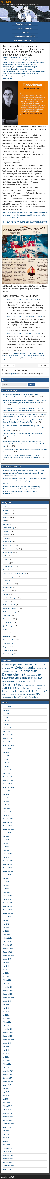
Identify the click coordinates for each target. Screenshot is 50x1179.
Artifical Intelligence (21, 353)
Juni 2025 (6, 756)
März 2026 (6, 724)
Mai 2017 (6, 1095)
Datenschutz (17, 355)
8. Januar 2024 (26, 57)
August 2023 (7, 833)
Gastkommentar (38, 355)
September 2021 (8, 913)
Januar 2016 (7, 1151)
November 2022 (8, 864)
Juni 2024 (6, 798)
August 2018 (7, 1043)
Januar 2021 (7, 941)
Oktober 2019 (7, 994)
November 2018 (8, 1032)
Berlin (30, 353)
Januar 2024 (7, 815)
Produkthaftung (22, 71)
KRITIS (5, 594)
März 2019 (6, 1018)
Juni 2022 (6, 882)
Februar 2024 (7, 812)
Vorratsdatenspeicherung (10, 697)
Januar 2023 (7, 857)
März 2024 (6, 808)
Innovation (6, 580)
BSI (34, 664)
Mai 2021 (6, 927)
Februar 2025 (7, 770)
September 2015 (8, 1165)
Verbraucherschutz (18, 74)
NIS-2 (30, 691)
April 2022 (6, 889)
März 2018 (6, 1060)
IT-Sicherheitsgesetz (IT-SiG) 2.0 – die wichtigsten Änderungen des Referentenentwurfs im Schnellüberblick (22, 491)
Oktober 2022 (7, 868)
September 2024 (8, 787)
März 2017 (6, 1102)
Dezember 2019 (8, 987)
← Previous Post (8, 365)
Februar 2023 (7, 854)
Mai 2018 (6, 1053)
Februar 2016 (7, 1148)
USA (38, 694)
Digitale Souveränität (22, 62)
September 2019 (8, 997)
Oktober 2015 (7, 1162)
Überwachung (7, 74)
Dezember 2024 (8, 777)
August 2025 (7, 749)
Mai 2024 (6, 801)
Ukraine (33, 694)
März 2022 (6, 892)
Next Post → (43, 365)
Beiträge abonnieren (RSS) (25, 36)
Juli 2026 (6, 710)
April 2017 (6, 1099)
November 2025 (8, 738)
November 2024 (8, 780)
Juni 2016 (6, 1134)
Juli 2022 (6, 878)
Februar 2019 (7, 1022)
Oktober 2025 (7, 742)
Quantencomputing (9, 626)
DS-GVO (34, 678)
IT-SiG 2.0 (9, 688)
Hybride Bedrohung (9, 570)
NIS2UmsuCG (40, 691)
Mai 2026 (6, 717)
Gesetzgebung (15, 64)
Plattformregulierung (9, 71)
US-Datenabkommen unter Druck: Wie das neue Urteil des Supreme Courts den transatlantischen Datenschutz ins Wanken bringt (24, 444)
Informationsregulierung (29, 64)
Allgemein (14, 60)
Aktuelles (7, 60)
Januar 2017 (7, 1109)
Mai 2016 (6, 1137)
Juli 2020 (6, 962)
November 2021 (8, 906)
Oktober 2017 (7, 1078)
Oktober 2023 (7, 826)
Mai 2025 (6, 759)
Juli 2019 (6, 1004)
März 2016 (6, 1144)
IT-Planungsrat (7, 587)
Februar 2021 (7, 938)
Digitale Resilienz (8, 62)
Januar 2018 (7, 1067)
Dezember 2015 (8, 1155)
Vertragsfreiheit (17, 76)
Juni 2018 (6, 1050)
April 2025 (6, 763)
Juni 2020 (6, 966)
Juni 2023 (6, 840)
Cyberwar (6, 538)
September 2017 (8, 1081)
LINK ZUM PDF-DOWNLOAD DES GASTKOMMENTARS (24, 222)
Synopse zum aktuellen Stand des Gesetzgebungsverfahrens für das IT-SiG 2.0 (24, 481)
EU (40, 677)
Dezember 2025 (8, 735)
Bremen (29, 665)
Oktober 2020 (7, 952)
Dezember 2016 (8, 1113)
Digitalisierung (34, 62)
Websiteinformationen (24, 24)
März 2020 (6, 976)
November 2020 (8, 948)
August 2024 (7, 791)
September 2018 (8, 1039)
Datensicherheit (27, 355)
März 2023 (6, 850)
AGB (4, 507)
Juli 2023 (6, 836)
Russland (23, 694)
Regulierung (15, 694)
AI (12, 353)
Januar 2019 (7, 1025)
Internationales (7, 67)
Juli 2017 (6, 1088)
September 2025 (8, 745)
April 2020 (6, 973)
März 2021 (6, 934)
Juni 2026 (6, 714)
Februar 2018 (7, 1064)
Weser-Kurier (23, 697)
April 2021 (6, 931)
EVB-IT (5, 559)
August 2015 (7, 1169)
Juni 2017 (6, 1092)
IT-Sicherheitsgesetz (24, 685)
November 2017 (8, 1074)
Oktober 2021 (7, 910)
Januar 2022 (7, 899)
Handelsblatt (6, 358)
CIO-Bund (6, 524)
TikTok (28, 694)
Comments (8, 78)
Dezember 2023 (8, 819)
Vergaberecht (6, 76)
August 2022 (7, 875)
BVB (4, 521)
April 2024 (6, 805)
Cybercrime (39, 60)
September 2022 (8, 871)
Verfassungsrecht (32, 74)
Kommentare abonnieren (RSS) (25, 40)
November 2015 (8, 1158)
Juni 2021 (6, 924)
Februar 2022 (7, 896)
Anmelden (25, 32)
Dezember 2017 (8, 1071)
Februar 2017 (7, 1106)
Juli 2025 (6, 752)
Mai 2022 (6, 885)
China (41, 353)
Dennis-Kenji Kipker (11, 57)
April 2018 (6, 1057)
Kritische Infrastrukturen (33, 688)
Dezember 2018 (8, 1029)
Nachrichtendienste (8, 69)
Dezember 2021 (8, 903)
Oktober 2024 (7, 784)
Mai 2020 (6, 969)
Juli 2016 (6, 1130)
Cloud (44, 665)
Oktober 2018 (7, 1036)
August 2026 (7, 707)
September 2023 (8, 829)
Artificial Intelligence (11, 665)
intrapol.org (5, 1)
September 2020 (8, 955)
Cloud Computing (8, 528)
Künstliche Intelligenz (30, 67)
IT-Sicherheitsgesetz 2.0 (39, 685)
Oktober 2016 (7, 1120)
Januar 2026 (7, 731)
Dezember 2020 (8, 945)
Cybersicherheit (41, 668)
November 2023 (8, 822)
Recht (43, 71)
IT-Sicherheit (17, 67)
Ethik (42, 62)
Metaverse (6, 601)
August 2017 (7, 1085)
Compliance (30, 60)
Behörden (22, 60)
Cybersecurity (7, 355)
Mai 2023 (6, 843)
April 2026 (6, 721)
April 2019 (6, 1015)
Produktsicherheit (34, 71)
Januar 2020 (7, 983)
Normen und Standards (24, 69)
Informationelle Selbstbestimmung (14, 573)
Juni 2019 (6, 1008)
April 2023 (6, 847)
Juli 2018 (6, 1046)
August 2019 (7, 1001)
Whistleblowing (28, 76)
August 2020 (7, 959)
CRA (12, 668)
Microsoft (23, 691)
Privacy (5, 694)
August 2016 (7, 1127)
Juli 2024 (6, 794)
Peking (41, 358)
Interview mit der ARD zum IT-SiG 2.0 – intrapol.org (20, 479)
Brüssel (35, 353)
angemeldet (13, 374)
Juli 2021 (6, 920)
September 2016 (8, 1123)
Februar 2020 (7, 980)
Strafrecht (6, 633)
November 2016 (8, 1116)
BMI (24, 665)
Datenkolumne (13, 671)
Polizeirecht (7, 615)
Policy (4, 360)
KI (22, 358)
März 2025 (6, 766)
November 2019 (8, 990)
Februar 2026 (7, 728)
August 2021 (7, 917)
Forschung (6, 64)
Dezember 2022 (8, 861)
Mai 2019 (6, 1011)
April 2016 (6, 1141)
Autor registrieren (25, 28)
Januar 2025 (7, 773)
